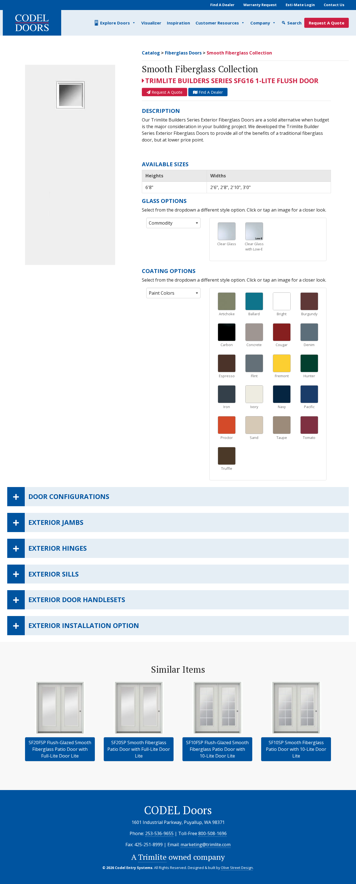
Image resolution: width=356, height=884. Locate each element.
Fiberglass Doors (183, 53)
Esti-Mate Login (300, 4)
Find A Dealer (222, 4)
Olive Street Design (237, 867)
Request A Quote (326, 23)
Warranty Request (260, 4)
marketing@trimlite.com (206, 844)
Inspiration (178, 23)
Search (294, 23)
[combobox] (173, 223)
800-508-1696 (212, 833)
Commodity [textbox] (160, 223)
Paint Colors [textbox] (161, 293)
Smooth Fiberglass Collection (239, 53)
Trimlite (152, 857)
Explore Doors (115, 23)
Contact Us (334, 4)
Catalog (151, 53)
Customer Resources (217, 23)
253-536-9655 (159, 833)
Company (260, 23)
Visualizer (151, 23)
